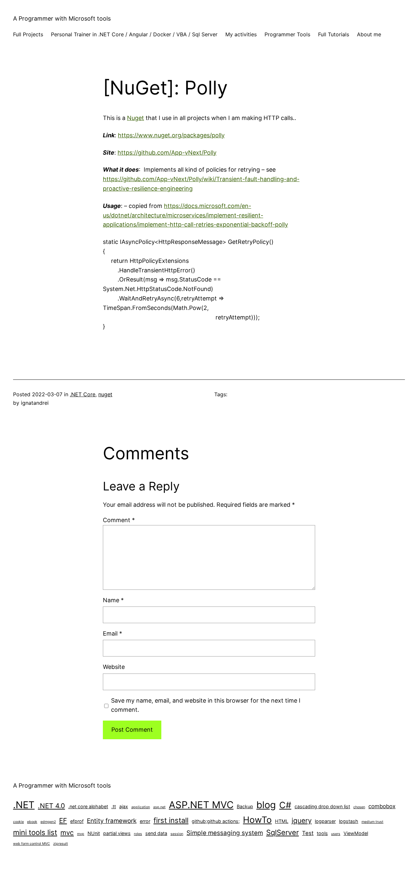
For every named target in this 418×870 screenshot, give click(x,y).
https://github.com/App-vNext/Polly (167, 152)
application (140, 807)
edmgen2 (48, 822)
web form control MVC (31, 844)
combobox (381, 806)
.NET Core (82, 394)
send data (156, 833)
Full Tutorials (333, 34)
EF (63, 820)
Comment (119, 520)
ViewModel (356, 833)
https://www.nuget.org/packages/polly (171, 135)
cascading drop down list (322, 806)
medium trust (372, 822)
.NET (24, 804)
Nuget (135, 117)
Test (308, 833)
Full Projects (28, 34)
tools (322, 833)
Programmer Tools (287, 34)
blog (266, 804)
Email (112, 633)
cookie (18, 822)
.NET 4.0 (51, 806)
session (176, 834)
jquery (302, 820)
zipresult (60, 844)
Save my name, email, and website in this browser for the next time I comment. (205, 705)
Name (113, 600)
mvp (80, 834)
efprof (77, 821)
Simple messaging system (224, 833)
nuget (105, 394)
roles (138, 834)
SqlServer (282, 832)
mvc (67, 832)
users (335, 834)
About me (369, 34)
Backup (245, 806)
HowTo (257, 819)
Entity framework (112, 821)
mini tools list (35, 832)
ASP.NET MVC (201, 804)
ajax (123, 806)
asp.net (159, 807)
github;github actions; (216, 821)
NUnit (94, 833)
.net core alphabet (88, 806)
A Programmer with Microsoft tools (62, 18)
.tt (113, 806)
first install (170, 820)
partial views (117, 833)
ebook (32, 822)
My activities (241, 34)
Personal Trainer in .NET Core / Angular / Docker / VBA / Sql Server (134, 34)
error (145, 821)
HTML (281, 821)
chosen (359, 807)
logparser (325, 821)
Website (114, 666)
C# (285, 805)
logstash (348, 821)
